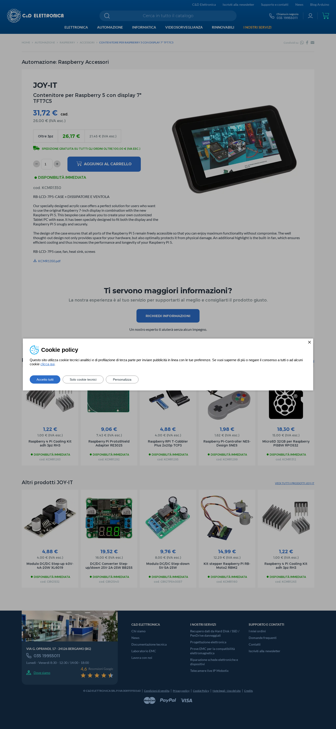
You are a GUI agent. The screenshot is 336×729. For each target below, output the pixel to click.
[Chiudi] (309, 342)
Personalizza (122, 379)
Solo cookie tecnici (83, 379)
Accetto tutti (45, 379)
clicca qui (47, 364)
